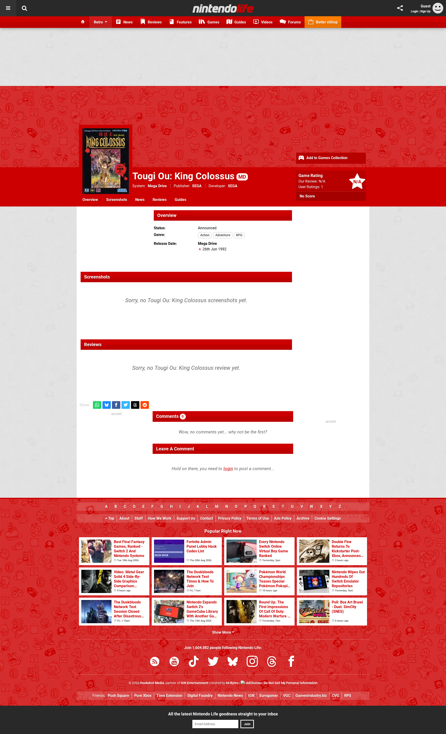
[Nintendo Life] (223, 8)
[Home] (83, 22)
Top (110, 518)
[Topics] (8, 8)
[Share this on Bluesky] (106, 405)
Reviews (160, 199)
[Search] (24, 8)
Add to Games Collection (326, 158)
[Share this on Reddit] (145, 405)
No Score (307, 196)
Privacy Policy (229, 518)
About (124, 518)
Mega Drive (157, 186)
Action (205, 235)
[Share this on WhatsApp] (97, 405)
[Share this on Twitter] (125, 405)
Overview (90, 199)
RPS (347, 695)
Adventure (222, 235)
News (139, 199)
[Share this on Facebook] (116, 405)
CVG (335, 695)
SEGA (197, 186)
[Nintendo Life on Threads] (271, 662)
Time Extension (169, 695)
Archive (303, 518)
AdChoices (253, 683)
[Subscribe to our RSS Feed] (154, 662)
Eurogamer (268, 695)
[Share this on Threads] (135, 405)
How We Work (159, 518)
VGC (286, 695)
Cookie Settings (328, 518)
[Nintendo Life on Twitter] (213, 662)
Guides (180, 199)
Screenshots (116, 199)
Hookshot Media (152, 683)
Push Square (118, 695)
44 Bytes (232, 683)
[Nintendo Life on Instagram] (252, 662)
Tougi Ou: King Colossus (189, 176)
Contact (206, 518)
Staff (138, 518)
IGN (251, 695)
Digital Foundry (200, 695)
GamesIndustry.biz (311, 695)
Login (414, 11)
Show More (222, 632)
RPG (239, 235)
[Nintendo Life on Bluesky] (232, 662)
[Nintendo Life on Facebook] (291, 662)
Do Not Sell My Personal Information (291, 683)
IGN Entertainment (194, 683)
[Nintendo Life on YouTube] (174, 662)
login (228, 468)
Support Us (186, 518)
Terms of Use (257, 518)
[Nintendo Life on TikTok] (193, 662)
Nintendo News (230, 695)
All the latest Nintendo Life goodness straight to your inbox (223, 713)
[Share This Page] (400, 8)
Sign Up (425, 11)
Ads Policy (283, 518)
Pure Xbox (142, 695)
